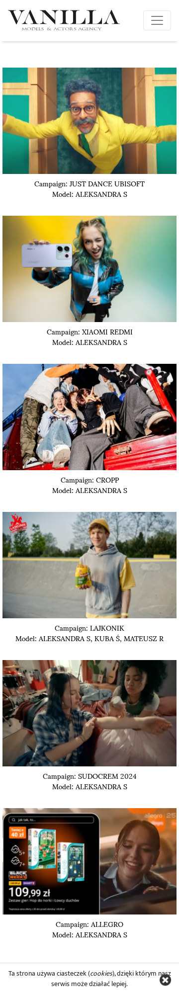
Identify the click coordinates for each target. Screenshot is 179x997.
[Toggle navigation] (157, 20)
